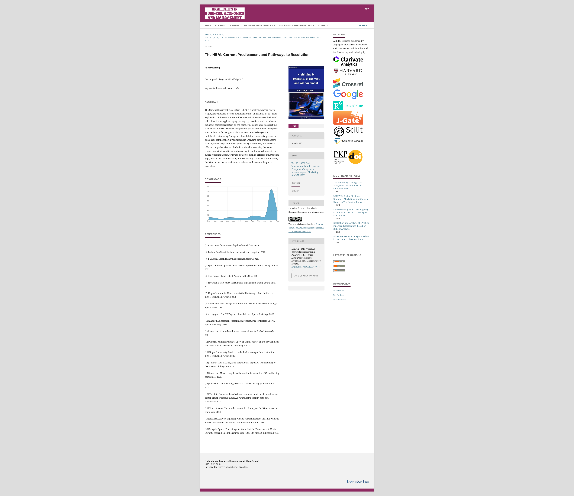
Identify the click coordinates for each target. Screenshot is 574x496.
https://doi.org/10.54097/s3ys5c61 (227, 79)
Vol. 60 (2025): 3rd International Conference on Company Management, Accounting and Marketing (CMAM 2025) (263, 39)
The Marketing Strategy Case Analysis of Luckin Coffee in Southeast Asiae (347, 185)
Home (208, 34)
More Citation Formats (306, 276)
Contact (323, 25)
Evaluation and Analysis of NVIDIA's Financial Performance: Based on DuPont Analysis (351, 225)
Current (220, 25)
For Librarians (339, 299)
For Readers (338, 290)
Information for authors (258, 25)
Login (366, 8)
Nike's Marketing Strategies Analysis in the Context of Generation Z (351, 238)
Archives (218, 34)
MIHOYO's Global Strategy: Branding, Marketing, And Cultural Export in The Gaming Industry (350, 199)
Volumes (234, 25)
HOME (208, 25)
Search (362, 25)
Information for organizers (295, 25)
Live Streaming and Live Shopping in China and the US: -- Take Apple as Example (350, 212)
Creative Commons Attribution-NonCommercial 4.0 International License (306, 228)
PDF (294, 126)
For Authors (338, 295)
